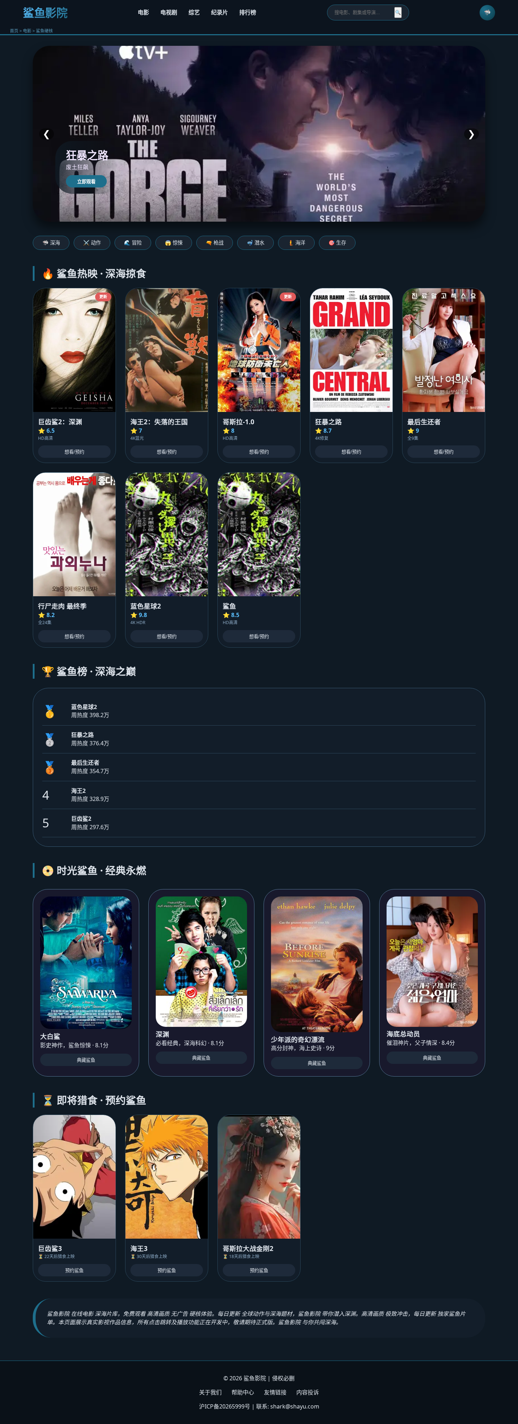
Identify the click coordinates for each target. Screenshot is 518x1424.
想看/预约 (74, 452)
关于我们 (210, 1392)
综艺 (194, 12)
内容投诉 (307, 1392)
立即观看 (86, 181)
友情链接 (275, 1392)
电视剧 (168, 12)
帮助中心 (243, 1392)
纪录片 (219, 12)
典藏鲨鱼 (86, 1060)
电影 (143, 12)
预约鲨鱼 (74, 1270)
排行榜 (247, 12)
